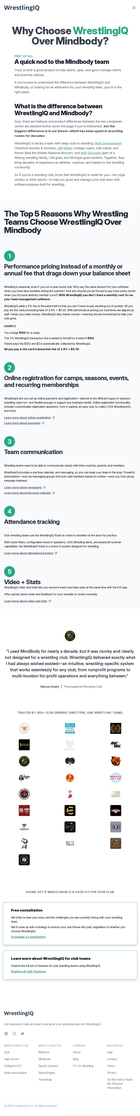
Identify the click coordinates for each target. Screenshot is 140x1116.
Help (110, 1052)
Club (7, 1052)
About (76, 1052)
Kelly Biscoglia (91, 153)
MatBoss (44, 1052)
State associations (15, 1072)
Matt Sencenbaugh (108, 143)
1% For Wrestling (83, 1066)
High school (11, 1059)
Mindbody (44, 1059)
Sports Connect (48, 1066)
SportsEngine (46, 1072)
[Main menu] (133, 7)
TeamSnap (45, 1079)
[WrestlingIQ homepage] (22, 7)
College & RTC (13, 1066)
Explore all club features (28, 971)
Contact (112, 1059)
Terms (111, 1066)
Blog (75, 1059)
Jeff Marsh (64, 148)
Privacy (111, 1072)
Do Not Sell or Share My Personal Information (119, 1083)
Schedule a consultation (28, 937)
